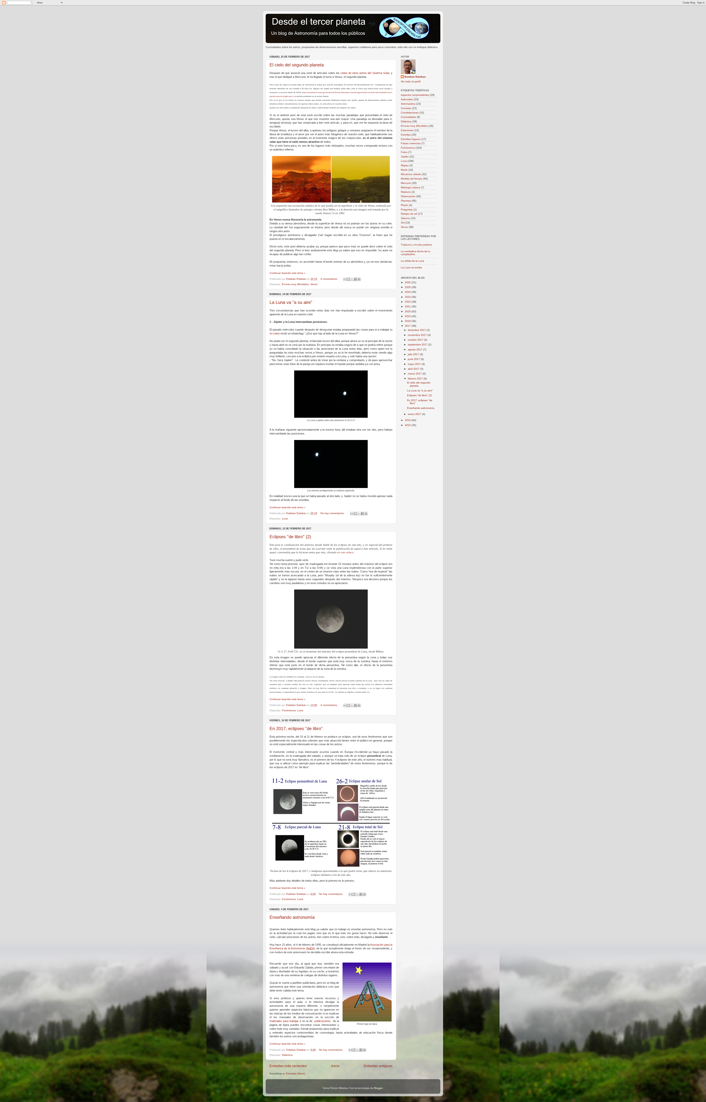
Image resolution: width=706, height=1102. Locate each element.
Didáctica (287, 1055)
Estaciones (407, 130)
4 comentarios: (329, 279)
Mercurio (406, 183)
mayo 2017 (415, 364)
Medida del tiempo (411, 178)
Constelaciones (410, 112)
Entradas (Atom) (295, 1073)
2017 (408, 325)
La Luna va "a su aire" (291, 302)
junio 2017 (414, 359)
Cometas (406, 108)
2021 (408, 306)
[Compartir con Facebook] (355, 279)
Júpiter (405, 156)
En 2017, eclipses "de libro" (296, 728)
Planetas (406, 200)
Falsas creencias (410, 143)
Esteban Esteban (415, 76)
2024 (408, 292)
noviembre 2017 (417, 335)
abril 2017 (414, 369)
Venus (314, 284)
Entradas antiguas (378, 1066)
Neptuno (406, 192)
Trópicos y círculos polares (416, 244)
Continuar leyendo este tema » (287, 273)
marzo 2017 (415, 373)
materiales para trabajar (284, 1021)
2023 (408, 297)
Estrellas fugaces (411, 139)
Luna (285, 518)
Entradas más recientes (288, 1066)
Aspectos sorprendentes (415, 95)
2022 (408, 301)
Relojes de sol (409, 213)
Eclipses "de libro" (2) (290, 536)
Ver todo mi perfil (410, 81)
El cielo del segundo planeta (297, 64)
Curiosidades (408, 117)
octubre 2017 (416, 339)
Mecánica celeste (411, 174)
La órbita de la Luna (412, 261)
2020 (408, 311)
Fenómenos (289, 710)
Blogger (378, 1088)
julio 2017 (414, 354)
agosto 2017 (415, 349)
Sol (402, 222)
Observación (408, 196)
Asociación (376, 944)
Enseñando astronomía (292, 917)
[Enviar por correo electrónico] (345, 279)
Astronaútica (408, 103)
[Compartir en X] (352, 279)
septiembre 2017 (418, 344)
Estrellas (406, 134)
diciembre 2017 (417, 330)
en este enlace (345, 552)
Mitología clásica (410, 187)
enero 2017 (415, 414)
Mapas (405, 165)
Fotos (404, 152)
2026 (408, 282)
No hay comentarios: (332, 513)
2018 (408, 321)
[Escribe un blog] (348, 279)
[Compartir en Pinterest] (359, 279)
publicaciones (322, 1021)
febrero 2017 (416, 378)
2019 (408, 316)
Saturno (405, 218)
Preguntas (407, 209)
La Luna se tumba (411, 267)
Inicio (335, 1066)
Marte (404, 169)
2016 (408, 420)
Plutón (404, 205)
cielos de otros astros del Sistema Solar (364, 73)
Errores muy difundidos (295, 284)
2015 (408, 425)
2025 (408, 287)
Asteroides (407, 99)
